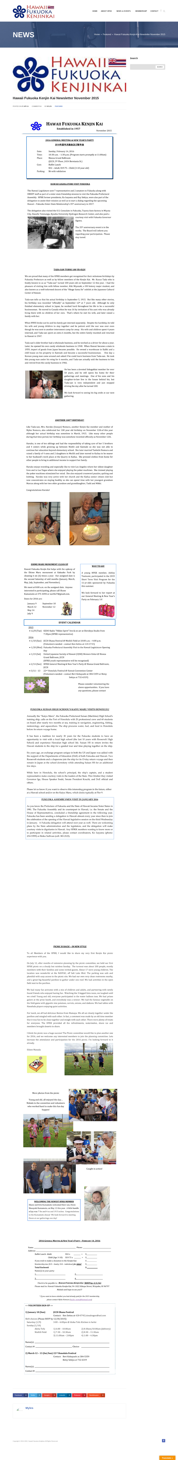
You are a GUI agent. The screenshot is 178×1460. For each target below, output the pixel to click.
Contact (154, 11)
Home (94, 11)
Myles (49, 106)
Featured (107, 34)
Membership (141, 11)
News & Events (123, 11)
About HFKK (106, 11)
